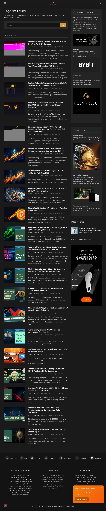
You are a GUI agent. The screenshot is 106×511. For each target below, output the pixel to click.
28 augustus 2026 (48, 88)
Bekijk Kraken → (82, 499)
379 (61, 154)
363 (61, 47)
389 (61, 415)
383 (61, 393)
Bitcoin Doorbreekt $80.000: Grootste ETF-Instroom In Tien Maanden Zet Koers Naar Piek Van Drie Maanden (46, 129)
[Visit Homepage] (53, 3)
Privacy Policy (69, 506)
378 (61, 232)
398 (61, 175)
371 (61, 110)
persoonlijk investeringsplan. (82, 181)
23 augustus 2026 (48, 193)
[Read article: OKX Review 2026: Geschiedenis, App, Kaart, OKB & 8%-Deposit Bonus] (14, 355)
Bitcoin (79, 208)
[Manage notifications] (5, 505)
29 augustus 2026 (48, 47)
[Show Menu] (5, 3)
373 (61, 313)
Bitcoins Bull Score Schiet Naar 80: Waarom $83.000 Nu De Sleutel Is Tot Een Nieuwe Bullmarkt (45, 105)
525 (61, 354)
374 (61, 274)
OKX (74, 17)
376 (61, 252)
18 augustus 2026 (48, 274)
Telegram (25, 494)
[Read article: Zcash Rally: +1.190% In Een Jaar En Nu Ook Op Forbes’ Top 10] (14, 435)
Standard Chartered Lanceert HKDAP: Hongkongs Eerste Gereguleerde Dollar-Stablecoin (44, 410)
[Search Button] (101, 3)
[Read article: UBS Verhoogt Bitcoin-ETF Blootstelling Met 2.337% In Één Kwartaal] (14, 294)
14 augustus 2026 (48, 393)
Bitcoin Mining (94, 140)
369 (61, 69)
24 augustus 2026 (48, 154)
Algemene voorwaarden (57, 506)
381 (61, 335)
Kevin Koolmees (34, 47)
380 (61, 213)
